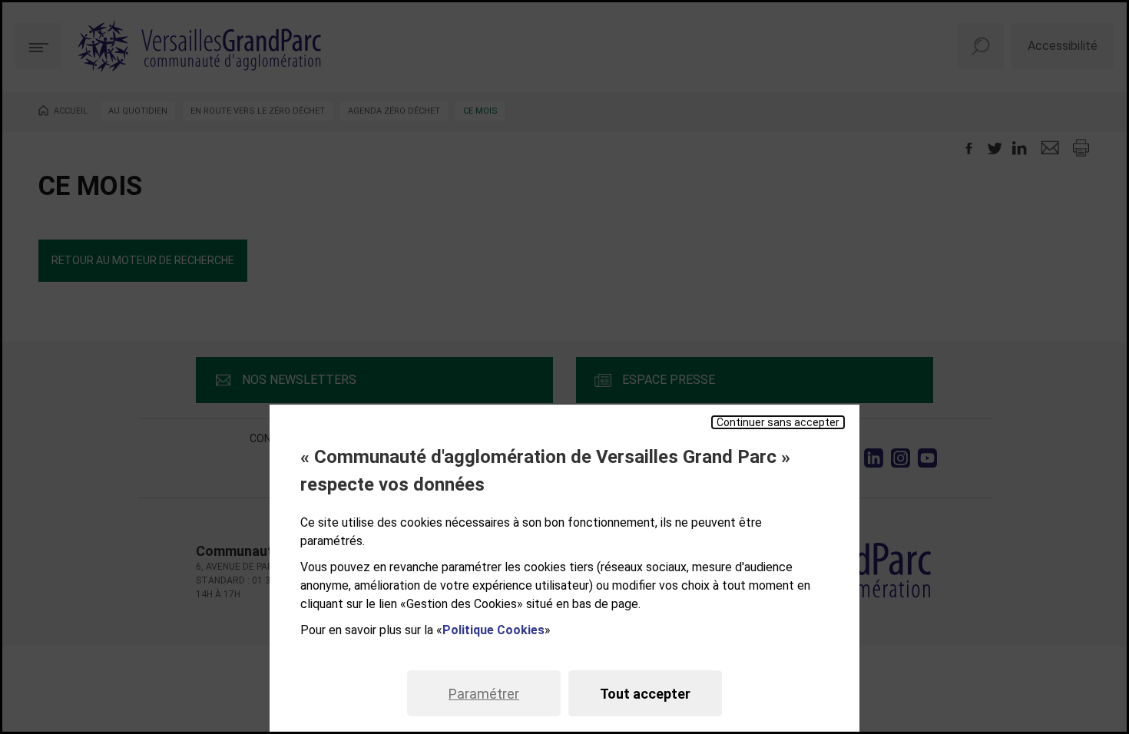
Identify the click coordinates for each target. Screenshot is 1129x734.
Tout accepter (645, 694)
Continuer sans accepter (778, 422)
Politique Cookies (493, 630)
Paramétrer (484, 694)
